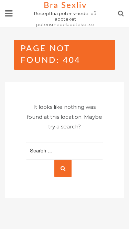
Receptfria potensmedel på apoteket (65, 16)
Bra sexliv (65, 5)
